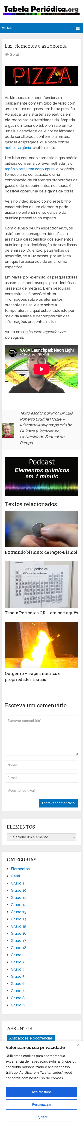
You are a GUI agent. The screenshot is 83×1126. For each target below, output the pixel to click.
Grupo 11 (18, 897)
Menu (7, 28)
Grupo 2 (17, 955)
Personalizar (41, 1104)
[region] (41, 1083)
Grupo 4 (18, 969)
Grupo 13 (18, 912)
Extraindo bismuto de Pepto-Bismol (41, 552)
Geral (14, 54)
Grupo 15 (18, 926)
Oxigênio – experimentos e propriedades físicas (32, 676)
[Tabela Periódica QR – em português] (41, 584)
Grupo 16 (19, 933)
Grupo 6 (18, 983)
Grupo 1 (17, 883)
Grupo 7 (17, 991)
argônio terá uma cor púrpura (30, 169)
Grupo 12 (18, 905)
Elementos (20, 869)
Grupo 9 (18, 1005)
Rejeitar (41, 1117)
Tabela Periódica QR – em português (41, 613)
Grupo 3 (17, 962)
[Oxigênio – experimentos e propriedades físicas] (41, 645)
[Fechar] (78, 1044)
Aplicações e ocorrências (31, 1038)
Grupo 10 (19, 890)
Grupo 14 (19, 919)
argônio (24, 147)
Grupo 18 (19, 948)
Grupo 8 (18, 998)
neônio (11, 147)
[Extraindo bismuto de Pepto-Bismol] (41, 529)
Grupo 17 (18, 940)
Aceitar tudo (41, 1092)
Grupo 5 (17, 976)
